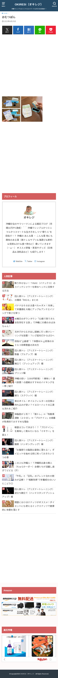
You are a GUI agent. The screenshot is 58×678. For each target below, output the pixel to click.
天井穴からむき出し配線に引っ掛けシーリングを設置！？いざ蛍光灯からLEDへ (34, 334)
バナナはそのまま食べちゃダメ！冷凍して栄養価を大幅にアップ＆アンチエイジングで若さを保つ (28, 309)
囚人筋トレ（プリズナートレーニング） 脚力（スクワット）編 (34, 394)
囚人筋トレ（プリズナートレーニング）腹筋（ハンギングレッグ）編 (34, 442)
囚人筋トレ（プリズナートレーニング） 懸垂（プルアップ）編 (34, 352)
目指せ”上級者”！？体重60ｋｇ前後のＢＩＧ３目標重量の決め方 (34, 343)
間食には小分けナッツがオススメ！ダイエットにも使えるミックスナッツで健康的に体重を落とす (28, 506)
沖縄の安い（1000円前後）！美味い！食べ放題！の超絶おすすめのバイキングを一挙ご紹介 (28, 382)
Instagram (41, 261)
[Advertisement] (29, 65)
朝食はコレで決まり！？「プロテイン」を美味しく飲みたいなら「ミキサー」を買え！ (28, 431)
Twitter (29, 261)
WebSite (19, 261)
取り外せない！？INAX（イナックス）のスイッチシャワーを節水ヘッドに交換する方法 (28, 287)
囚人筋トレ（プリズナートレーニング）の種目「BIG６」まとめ (34, 298)
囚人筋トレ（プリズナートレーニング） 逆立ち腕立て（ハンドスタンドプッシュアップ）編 (28, 493)
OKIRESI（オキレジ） (29, 4)
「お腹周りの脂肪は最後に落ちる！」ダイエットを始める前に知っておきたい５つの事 (28, 454)
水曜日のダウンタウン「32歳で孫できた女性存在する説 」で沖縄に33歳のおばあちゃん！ (28, 322)
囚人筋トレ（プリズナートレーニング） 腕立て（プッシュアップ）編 (34, 362)
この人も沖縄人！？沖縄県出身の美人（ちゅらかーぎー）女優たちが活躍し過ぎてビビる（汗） (28, 467)
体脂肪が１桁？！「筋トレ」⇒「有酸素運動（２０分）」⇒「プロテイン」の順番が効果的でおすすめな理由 (29, 418)
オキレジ (29, 217)
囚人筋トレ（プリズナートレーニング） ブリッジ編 (34, 371)
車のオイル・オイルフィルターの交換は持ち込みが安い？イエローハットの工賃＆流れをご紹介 (28, 405)
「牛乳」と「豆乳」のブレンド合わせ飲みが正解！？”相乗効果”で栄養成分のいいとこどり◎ (29, 480)
